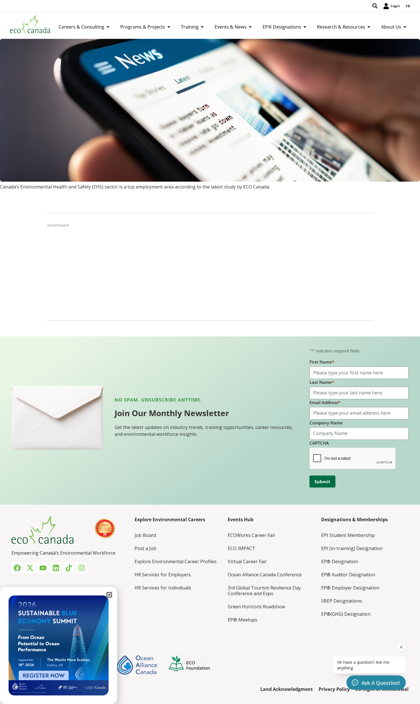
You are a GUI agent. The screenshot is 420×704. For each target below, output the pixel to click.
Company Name (326, 423)
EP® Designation (339, 561)
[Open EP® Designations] (305, 26)
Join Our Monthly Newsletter (172, 413)
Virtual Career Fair (247, 561)
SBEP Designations (341, 601)
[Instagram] (81, 567)
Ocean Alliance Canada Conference (265, 574)
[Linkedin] (55, 567)
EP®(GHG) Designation (346, 614)
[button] (109, 595)
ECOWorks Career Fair (251, 535)
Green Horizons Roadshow (256, 606)
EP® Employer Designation (350, 588)
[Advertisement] (210, 270)
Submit (322, 481)
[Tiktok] (68, 567)
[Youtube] (43, 567)
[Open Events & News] (250, 26)
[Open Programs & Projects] (169, 26)
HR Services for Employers (163, 574)
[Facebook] (17, 567)
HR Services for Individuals (163, 588)
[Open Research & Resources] (369, 26)
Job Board (145, 535)
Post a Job (145, 548)
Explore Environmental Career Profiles (176, 561)
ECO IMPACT (241, 548)
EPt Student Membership (348, 535)
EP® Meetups (242, 620)
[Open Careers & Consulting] (108, 26)
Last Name (321, 382)
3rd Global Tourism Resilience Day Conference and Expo (264, 591)
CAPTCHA (319, 443)
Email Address (324, 402)
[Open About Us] (405, 26)
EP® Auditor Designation (348, 574)
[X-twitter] (30, 567)
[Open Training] (202, 26)
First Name (321, 362)
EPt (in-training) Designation (352, 548)
